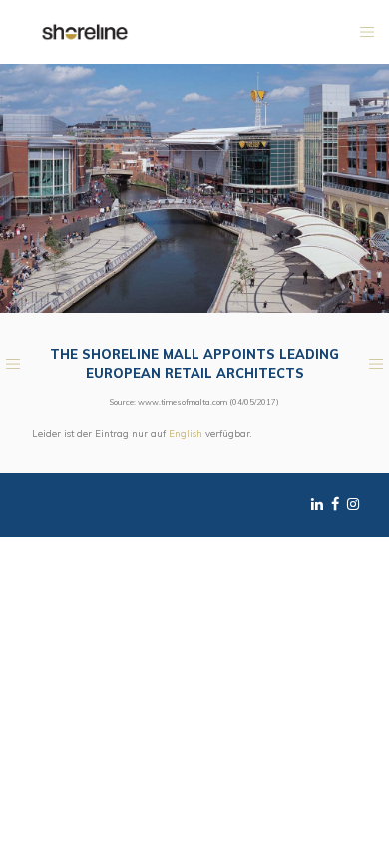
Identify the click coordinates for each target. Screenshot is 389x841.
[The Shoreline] (85, 31)
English (185, 433)
